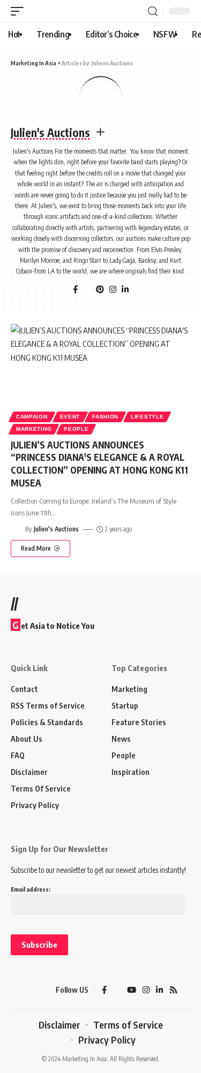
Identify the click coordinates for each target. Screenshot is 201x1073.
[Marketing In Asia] (29, 990)
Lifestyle (147, 417)
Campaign (32, 417)
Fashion (105, 417)
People (76, 429)
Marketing (33, 429)
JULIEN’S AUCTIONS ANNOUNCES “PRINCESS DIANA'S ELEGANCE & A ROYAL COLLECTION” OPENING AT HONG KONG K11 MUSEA (99, 464)
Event (70, 417)
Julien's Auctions (56, 529)
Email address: (30, 889)
